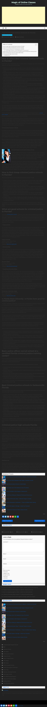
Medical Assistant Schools (8, 665)
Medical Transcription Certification (10, 667)
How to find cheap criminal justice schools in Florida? (13, 47)
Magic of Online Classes (24, 2)
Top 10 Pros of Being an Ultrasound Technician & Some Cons (19, 495)
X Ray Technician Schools (8, 683)
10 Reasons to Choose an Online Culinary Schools (16, 509)
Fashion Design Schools (8, 658)
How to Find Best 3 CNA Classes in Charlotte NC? (16, 491)
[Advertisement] (23, 15)
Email (4, 558)
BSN (4, 647)
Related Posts (7, 55)
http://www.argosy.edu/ (12, 244)
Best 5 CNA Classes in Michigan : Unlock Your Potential (17, 506)
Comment (5, 542)
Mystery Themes (20, 705)
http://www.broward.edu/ (12, 266)
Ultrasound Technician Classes (9, 678)
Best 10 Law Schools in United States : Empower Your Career (8, 520)
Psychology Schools (7, 674)
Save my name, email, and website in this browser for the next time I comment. (6, 574)
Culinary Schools (6, 656)
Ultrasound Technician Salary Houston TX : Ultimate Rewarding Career (18, 594)
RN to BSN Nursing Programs (9, 676)
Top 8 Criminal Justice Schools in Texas (40, 520)
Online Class (5, 669)
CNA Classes (6, 651)
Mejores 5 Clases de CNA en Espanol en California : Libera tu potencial (18, 589)
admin (13, 37)
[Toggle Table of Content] (35, 45)
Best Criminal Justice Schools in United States (16, 484)
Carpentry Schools (7, 649)
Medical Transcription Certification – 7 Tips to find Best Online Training (21, 502)
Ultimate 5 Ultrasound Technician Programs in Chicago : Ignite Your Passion (19, 596)
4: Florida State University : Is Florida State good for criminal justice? (17, 50)
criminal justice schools (12, 214)
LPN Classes (6, 660)
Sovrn (44, 641)
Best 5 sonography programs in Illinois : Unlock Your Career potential (17, 592)
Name (4, 553)
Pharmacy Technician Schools (9, 672)
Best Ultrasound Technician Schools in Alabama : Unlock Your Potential (21, 476)
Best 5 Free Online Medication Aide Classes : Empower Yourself (19, 480)
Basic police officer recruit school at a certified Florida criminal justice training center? (20, 51)
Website (5, 563)
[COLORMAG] (5, 690)
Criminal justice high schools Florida (10, 54)
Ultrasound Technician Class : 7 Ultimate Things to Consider (18, 498)
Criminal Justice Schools (8, 653)
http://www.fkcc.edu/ (11, 295)
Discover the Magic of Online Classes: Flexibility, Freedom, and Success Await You (20, 587)
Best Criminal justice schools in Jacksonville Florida (13, 52)
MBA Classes (6, 663)
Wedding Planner (7, 681)
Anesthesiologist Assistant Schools (10, 644)
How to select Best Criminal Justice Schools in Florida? (13, 46)
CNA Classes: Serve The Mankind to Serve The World (17, 487)
